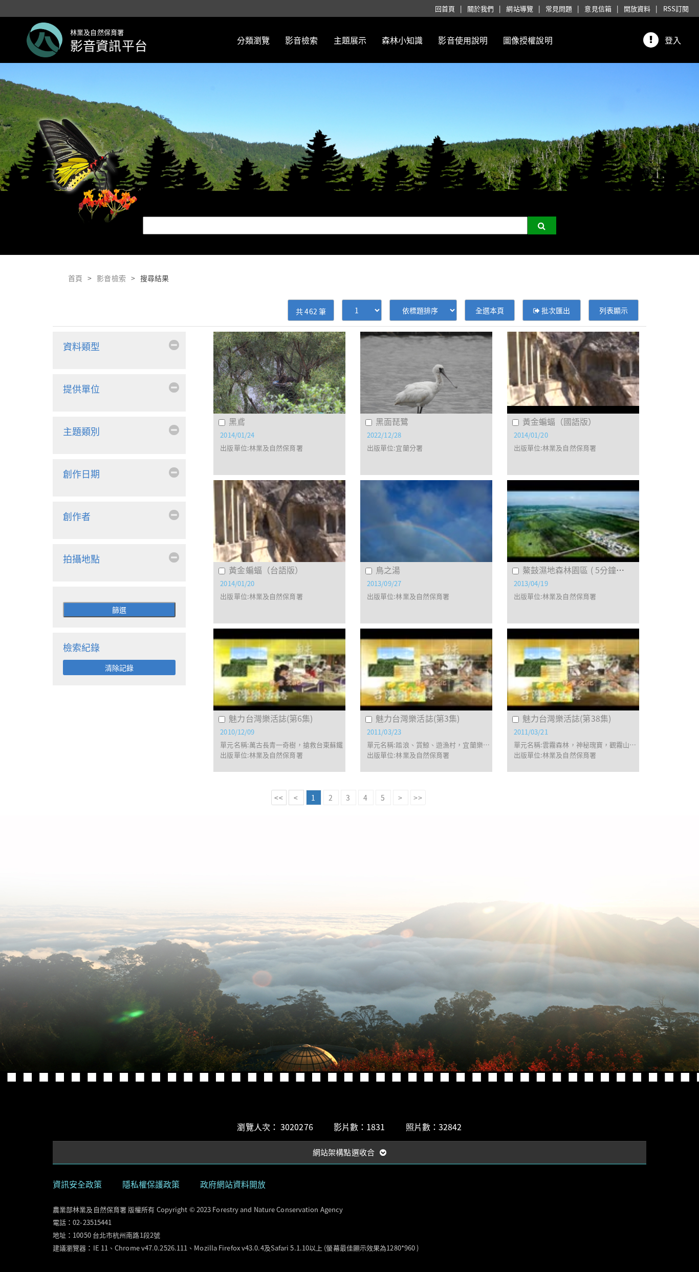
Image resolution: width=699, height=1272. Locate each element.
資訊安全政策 (77, 1184)
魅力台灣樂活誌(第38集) (566, 718)
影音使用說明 (463, 40)
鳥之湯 (388, 570)
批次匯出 (555, 310)
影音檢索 (301, 40)
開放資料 (637, 8)
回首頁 (445, 8)
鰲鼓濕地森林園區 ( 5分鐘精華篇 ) (584, 570)
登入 (673, 40)
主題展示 (350, 40)
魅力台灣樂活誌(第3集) (418, 718)
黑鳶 (237, 421)
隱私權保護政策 (151, 1184)
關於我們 (480, 8)
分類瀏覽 (253, 40)
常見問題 (558, 8)
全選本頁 (489, 310)
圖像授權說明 (528, 40)
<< (278, 797)
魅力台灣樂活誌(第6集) (271, 718)
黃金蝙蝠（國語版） (559, 421)
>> (417, 797)
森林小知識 (402, 40)
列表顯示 (613, 310)
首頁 (75, 278)
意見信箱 (597, 8)
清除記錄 (119, 667)
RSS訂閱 (676, 8)
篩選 (119, 610)
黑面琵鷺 (392, 421)
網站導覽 (519, 8)
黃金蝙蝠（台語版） (266, 570)
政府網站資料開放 (233, 1184)
